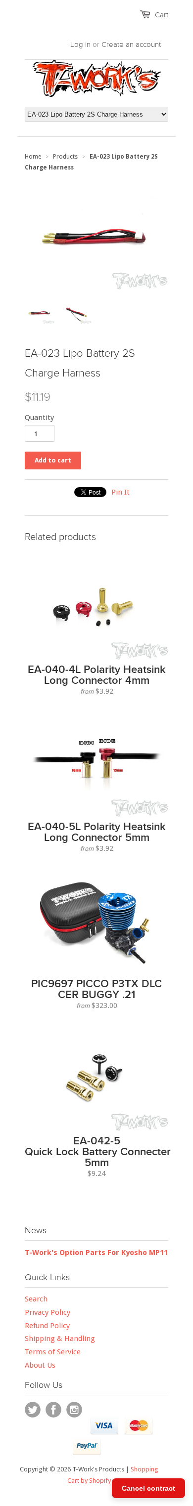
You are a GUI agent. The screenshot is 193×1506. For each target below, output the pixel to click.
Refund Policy (47, 1325)
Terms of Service (53, 1351)
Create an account (131, 44)
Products (65, 156)
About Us (40, 1365)
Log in (80, 44)
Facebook (53, 1410)
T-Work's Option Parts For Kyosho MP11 (96, 1252)
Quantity (39, 417)
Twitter (33, 1410)
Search (36, 1299)
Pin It (120, 492)
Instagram (74, 1410)
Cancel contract (148, 1488)
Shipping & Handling (60, 1338)
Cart (161, 14)
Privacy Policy (47, 1312)
